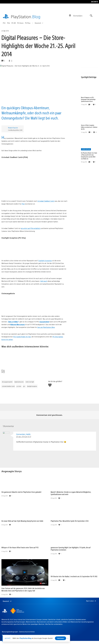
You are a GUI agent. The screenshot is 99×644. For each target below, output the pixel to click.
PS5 (4, 23)
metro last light (30, 382)
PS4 (8, 23)
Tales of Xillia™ (13, 322)
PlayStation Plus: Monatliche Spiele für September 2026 (70, 521)
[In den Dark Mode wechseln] (70, 15)
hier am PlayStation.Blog (46, 327)
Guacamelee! (44, 322)
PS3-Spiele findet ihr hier (22, 337)
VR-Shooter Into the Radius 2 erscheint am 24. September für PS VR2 (74, 576)
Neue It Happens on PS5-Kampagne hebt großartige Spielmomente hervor (88, 99)
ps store (19, 386)
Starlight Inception (45, 261)
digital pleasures (19, 382)
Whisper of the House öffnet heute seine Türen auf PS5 (20, 547)
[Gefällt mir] (94, 104)
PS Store (20, 23)
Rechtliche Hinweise (9, 635)
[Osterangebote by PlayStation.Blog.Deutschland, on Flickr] (34, 303)
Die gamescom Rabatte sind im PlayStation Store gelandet (21, 492)
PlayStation (25, 16)
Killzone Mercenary (17, 324)
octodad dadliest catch (8, 386)
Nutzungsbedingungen (10, 632)
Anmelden (77, 15)
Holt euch (43, 281)
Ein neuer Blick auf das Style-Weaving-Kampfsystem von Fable (22, 521)
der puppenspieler (7, 382)
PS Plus (27, 23)
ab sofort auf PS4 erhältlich (30, 228)
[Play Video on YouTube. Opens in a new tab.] (43, 583)
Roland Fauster (13, 128)
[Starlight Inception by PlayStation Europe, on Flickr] (34, 248)
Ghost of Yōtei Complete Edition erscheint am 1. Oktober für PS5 (89, 127)
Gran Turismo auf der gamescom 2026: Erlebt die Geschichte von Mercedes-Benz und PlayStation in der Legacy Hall (23, 589)
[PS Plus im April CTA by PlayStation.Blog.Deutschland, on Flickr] (34, 357)
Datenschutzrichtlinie (27, 632)
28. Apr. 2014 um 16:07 (23, 436)
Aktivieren (60, 638)
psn (24, 386)
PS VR (14, 23)
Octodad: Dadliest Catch (46, 201)
